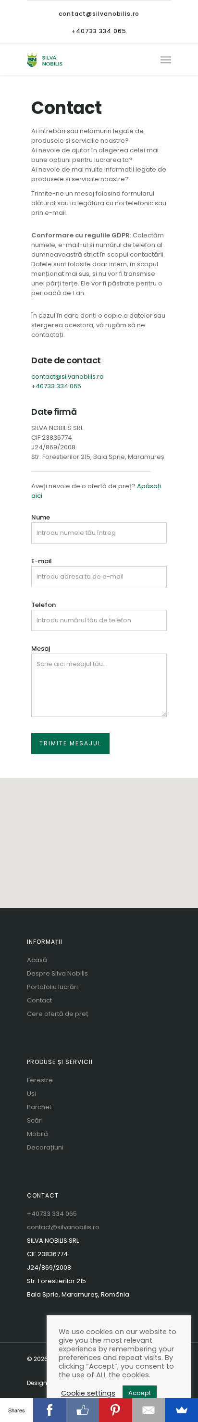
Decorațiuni (45, 1147)
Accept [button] (139, 1392)
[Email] (148, 1410)
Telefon (43, 604)
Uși (31, 1093)
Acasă (37, 959)
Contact (39, 1000)
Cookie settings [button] (88, 1393)
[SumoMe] (181, 1410)
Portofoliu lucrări (52, 986)
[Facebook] (49, 1410)
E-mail (41, 561)
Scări (35, 1120)
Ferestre (40, 1080)
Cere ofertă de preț (57, 1013)
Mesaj (40, 648)
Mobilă (37, 1133)
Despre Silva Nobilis (57, 973)
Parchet (39, 1107)
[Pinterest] (115, 1410)
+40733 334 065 (99, 31)
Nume (40, 517)
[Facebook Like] (82, 1410)
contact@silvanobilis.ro (99, 14)
